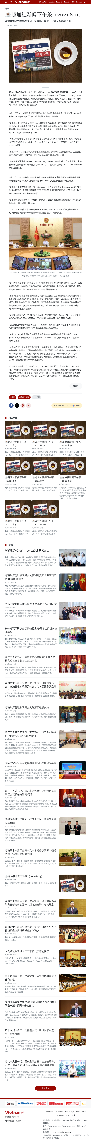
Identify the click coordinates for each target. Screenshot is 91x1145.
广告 (68, 1115)
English (51, 2)
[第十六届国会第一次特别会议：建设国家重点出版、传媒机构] (72, 1037)
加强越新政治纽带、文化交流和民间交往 (27, 550)
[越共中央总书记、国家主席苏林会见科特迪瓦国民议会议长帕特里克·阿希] (72, 798)
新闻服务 (60, 1115)
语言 (78, 1111)
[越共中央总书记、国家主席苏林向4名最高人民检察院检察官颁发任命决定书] (72, 664)
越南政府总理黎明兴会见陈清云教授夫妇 (27, 707)
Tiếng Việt (43, 2)
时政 (7, 8)
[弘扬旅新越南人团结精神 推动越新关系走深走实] (72, 611)
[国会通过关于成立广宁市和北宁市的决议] (72, 958)
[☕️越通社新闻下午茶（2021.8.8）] (72, 466)
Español (67, 2)
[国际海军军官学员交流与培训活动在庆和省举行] (72, 770)
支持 (72, 1111)
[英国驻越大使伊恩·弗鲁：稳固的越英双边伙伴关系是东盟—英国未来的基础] (72, 1009)
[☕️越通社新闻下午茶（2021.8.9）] (18, 509)
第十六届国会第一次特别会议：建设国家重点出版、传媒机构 (30, 1032)
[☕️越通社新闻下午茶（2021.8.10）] (45, 509)
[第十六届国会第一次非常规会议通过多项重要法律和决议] (72, 983)
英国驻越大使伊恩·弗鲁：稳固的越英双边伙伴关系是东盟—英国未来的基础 (31, 1003)
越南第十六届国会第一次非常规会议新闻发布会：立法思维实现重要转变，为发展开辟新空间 (30, 684)
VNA (84, 1111)
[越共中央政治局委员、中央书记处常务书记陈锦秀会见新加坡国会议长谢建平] (72, 739)
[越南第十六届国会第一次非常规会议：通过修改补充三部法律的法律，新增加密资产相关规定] (72, 908)
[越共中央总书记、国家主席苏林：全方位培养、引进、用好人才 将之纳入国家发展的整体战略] (72, 1069)
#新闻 (12, 397)
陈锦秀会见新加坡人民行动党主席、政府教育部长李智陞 (30, 821)
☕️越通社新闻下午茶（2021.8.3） (16, 444)
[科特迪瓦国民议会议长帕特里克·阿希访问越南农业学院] (72, 635)
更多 (11, 545)
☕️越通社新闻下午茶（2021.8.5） (70, 444)
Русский (79, 2)
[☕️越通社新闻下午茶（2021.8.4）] (45, 430)
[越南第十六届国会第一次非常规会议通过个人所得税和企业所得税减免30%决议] (72, 934)
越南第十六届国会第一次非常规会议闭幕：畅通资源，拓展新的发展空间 (30, 852)
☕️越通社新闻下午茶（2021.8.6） (16, 479)
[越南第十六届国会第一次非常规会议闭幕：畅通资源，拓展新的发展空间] (72, 857)
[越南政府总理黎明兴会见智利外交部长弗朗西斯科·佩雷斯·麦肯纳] (72, 582)
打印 (22, 405)
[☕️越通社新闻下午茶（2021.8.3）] (18, 430)
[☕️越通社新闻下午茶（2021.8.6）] (18, 466)
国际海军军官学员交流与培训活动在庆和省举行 (30, 763)
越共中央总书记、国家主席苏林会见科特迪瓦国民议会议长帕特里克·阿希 (30, 792)
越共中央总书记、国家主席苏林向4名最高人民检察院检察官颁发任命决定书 (30, 659)
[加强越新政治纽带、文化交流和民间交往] (72, 557)
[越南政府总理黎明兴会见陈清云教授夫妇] (72, 714)
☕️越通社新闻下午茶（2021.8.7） (43, 479)
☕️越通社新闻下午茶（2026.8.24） (24, 876)
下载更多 (45, 1088)
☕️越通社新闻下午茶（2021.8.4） (43, 444)
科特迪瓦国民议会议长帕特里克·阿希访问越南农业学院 (31, 630)
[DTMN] (45, 1103)
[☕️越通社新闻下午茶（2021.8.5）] (72, 430)
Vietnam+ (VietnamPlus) (22, 2)
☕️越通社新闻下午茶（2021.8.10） (43, 523)
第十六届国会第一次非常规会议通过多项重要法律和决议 (30, 978)
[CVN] (30, 1103)
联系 (73, 1115)
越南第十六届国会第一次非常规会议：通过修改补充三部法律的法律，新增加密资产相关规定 (30, 903)
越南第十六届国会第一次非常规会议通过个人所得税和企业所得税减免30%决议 (30, 928)
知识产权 (49, 1111)
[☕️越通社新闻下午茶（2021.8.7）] (45, 466)
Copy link (28, 405)
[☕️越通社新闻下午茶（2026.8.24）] (72, 883)
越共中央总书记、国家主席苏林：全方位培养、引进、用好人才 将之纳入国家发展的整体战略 (30, 1063)
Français (59, 2)
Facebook (11, 405)
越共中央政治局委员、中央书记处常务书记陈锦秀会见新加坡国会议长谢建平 (30, 734)
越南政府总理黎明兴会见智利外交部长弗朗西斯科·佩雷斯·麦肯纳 (30, 577)
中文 (73, 2)
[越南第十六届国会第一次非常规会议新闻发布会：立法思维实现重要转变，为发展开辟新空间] (72, 690)
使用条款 (59, 1111)
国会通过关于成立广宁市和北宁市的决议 (27, 951)
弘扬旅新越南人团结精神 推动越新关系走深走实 (31, 603)
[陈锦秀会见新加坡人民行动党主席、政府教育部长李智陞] (72, 826)
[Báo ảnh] (61, 1103)
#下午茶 (36, 397)
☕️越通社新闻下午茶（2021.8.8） (70, 479)
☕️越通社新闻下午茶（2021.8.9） (16, 523)
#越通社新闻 (24, 397)
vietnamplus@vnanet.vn (61, 1132)
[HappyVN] (76, 1103)
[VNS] (14, 1103)
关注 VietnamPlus (61, 405)
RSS (66, 1111)
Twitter (17, 405)
